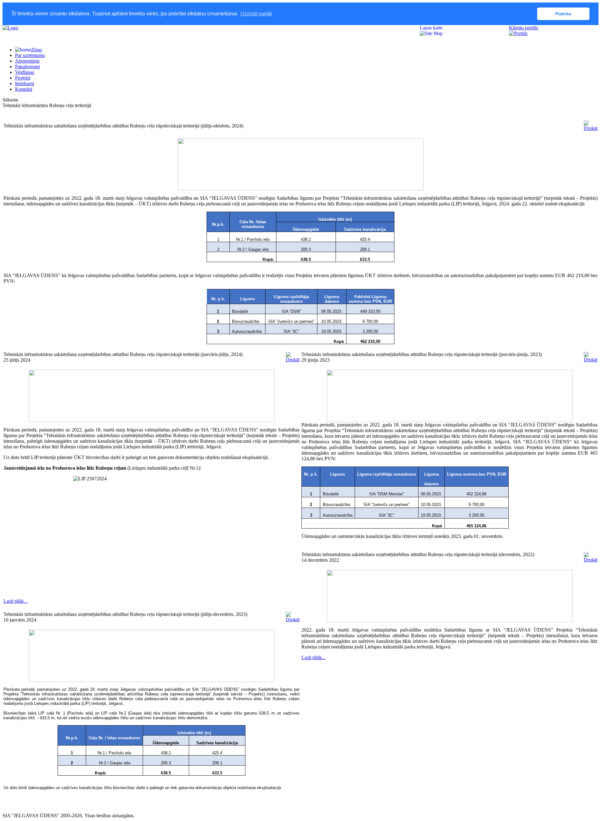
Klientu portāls (523, 27)
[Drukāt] (591, 128)
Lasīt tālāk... (15, 601)
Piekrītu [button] (563, 13)
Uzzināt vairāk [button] (256, 13)
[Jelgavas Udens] (10, 27)
